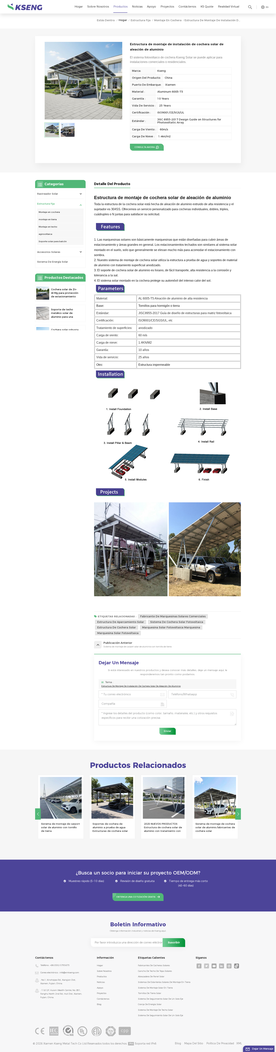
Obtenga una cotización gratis (135, 897)
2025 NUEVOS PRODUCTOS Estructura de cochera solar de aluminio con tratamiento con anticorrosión (111, 827)
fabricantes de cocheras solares (154, 965)
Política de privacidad (220, 1043)
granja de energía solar (149, 1004)
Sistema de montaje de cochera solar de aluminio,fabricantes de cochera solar (163, 827)
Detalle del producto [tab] (112, 184)
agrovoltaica (45, 234)
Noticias (137, 6)
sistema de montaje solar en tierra (155, 987)
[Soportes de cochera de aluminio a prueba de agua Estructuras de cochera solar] (61, 798)
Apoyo (151, 6)
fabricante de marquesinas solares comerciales (173, 616)
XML (239, 1043)
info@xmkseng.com (69, 972)
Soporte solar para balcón (53, 241)
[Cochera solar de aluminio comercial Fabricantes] (215, 798)
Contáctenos (187, 6)
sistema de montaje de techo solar (155, 1010)
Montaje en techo (48, 226)
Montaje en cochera (168, 20)
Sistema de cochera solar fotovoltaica (176, 622)
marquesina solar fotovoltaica (118, 633)
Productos (120, 6)
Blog (99, 1004)
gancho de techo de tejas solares (155, 971)
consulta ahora (144, 147)
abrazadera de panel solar (151, 976)
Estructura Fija (141, 20)
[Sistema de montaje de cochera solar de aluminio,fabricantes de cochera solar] (164, 798)
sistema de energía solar (52, 261)
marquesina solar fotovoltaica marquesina (171, 627)
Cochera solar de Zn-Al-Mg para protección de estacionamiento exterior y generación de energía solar (64, 293)
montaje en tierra (48, 219)
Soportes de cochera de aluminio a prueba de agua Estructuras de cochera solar (58, 827)
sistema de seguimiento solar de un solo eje (160, 999)
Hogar (79, 6)
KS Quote (207, 6)
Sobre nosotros (98, 6)
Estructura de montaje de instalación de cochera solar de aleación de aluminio (141, 686)
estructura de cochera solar (116, 627)
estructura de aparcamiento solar (120, 622)
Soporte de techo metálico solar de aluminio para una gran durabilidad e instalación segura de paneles (64, 313)
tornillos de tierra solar (149, 993)
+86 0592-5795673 (59, 965)
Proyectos (167, 6)
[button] (38, 814)
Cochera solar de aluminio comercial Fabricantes (211, 825)
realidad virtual (228, 6)
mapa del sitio (193, 1043)
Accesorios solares (48, 252)
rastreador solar (47, 193)
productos (102, 976)
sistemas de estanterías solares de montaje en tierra (164, 982)
